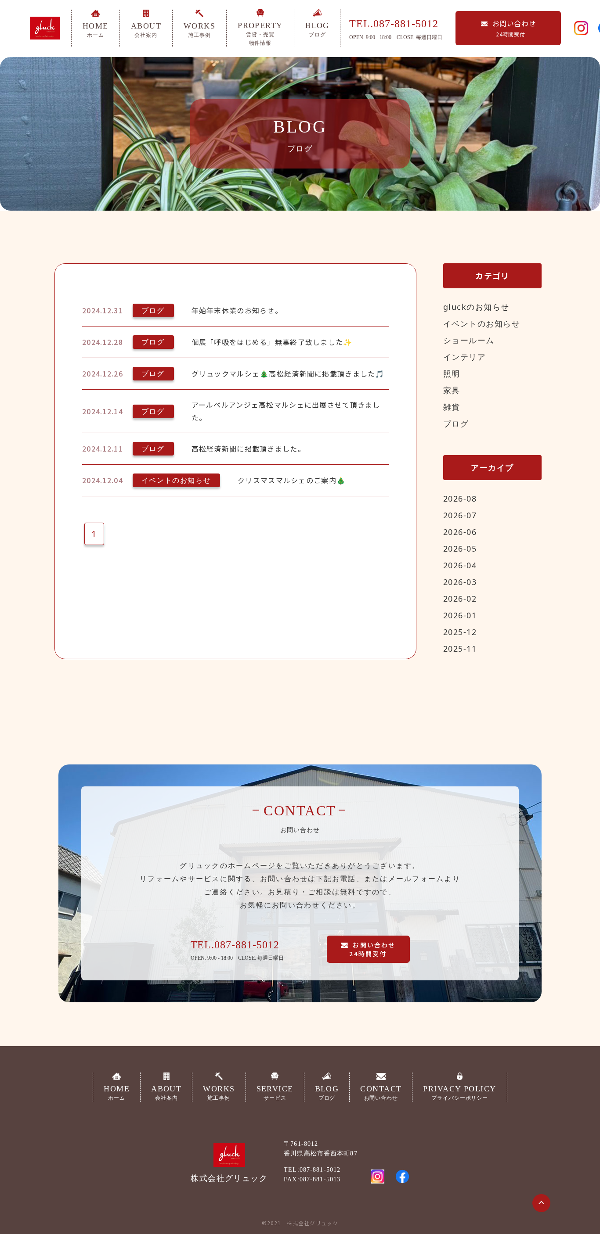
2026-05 (460, 548)
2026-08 (460, 498)
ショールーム (469, 340)
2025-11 (460, 648)
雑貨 (451, 407)
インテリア (464, 357)
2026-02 (460, 598)
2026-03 (460, 582)
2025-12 (460, 632)
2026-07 (460, 515)
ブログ (456, 423)
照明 (451, 373)
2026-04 (460, 565)
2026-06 (460, 532)
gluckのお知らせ (476, 306)
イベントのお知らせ (481, 323)
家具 (451, 390)
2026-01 (460, 615)
